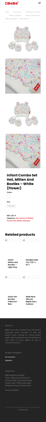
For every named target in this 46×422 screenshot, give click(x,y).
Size (8, 202)
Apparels (8, 360)
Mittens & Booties (15, 15)
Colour (9, 192)
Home (7, 12)
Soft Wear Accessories (33, 12)
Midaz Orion (24, 410)
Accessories (17, 12)
